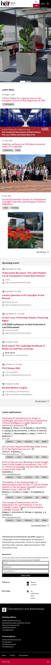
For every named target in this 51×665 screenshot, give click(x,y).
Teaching (15, 208)
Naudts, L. (9, 433)
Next (49, 43)
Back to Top (6, 662)
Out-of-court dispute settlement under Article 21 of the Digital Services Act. (24, 447)
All (31, 591)
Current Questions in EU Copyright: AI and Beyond (23, 297)
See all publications (38, 525)
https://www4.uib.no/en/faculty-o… (19, 305)
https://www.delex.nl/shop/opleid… (19, 394)
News (18, 150)
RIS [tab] (37, 441)
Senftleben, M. (38, 492)
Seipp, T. (33, 433)
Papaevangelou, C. (21, 433)
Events (33, 598)
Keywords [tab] (28, 441)
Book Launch (10, 352)
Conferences (8, 150)
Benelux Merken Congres (14, 387)
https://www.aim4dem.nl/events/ (18, 282)
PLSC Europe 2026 (11, 368)
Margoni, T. (6, 512)
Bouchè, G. (30, 428)
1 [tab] (22, 81)
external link (26, 425)
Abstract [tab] (10, 441)
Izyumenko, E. (7, 472)
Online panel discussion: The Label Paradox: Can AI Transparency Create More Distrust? (24, 274)
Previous (1, 43)
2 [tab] (28, 81)
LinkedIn (34, 585)
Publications (35, 593)
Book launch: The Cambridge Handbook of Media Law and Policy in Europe (23, 347)
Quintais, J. (17, 451)
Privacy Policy (23, 655)
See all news (41, 252)
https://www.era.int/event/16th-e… (19, 333)
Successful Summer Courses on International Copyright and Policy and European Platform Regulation (24, 202)
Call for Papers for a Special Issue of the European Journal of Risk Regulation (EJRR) (23, 99)
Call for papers (8, 104)
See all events (40, 401)
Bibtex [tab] (44, 441)
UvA (23, 610)
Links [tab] (19, 441)
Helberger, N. (7, 428)
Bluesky (33, 582)
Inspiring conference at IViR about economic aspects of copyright (23, 145)
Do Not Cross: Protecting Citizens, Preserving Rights (25, 319)
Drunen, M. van (11, 430)
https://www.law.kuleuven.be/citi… (18, 375)
